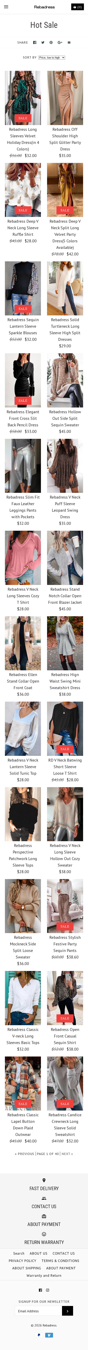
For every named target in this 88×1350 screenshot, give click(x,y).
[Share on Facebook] (34, 42)
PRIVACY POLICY (22, 1261)
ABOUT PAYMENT (61, 1268)
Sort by (30, 57)
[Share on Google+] (60, 42)
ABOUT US (38, 1253)
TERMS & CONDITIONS (60, 1261)
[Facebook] (40, 1290)
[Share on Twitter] (42, 42)
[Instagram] (47, 1290)
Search (19, 1253)
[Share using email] (69, 42)
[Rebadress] (44, 7)
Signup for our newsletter (44, 1301)
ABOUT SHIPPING (26, 1268)
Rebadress (49, 1325)
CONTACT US (64, 1253)
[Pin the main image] (51, 42)
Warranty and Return (44, 1275)
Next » (67, 1154)
